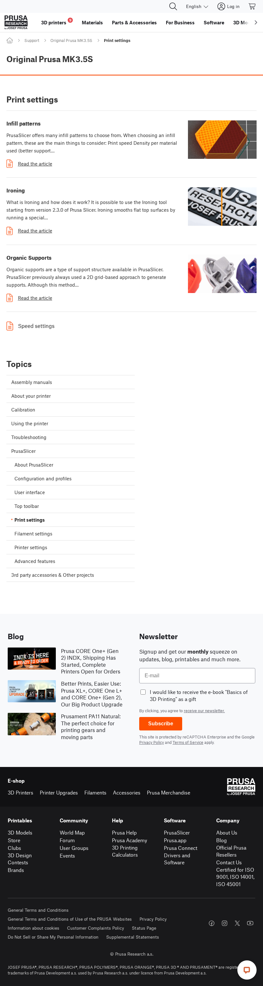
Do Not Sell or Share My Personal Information (53, 937)
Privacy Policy (151, 742)
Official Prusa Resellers (231, 851)
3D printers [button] (56, 21)
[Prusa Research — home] (16, 22)
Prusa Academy (129, 840)
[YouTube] (250, 923)
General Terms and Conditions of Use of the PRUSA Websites (70, 919)
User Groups (74, 848)
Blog (221, 840)
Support (31, 40)
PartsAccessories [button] (134, 22)
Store (14, 840)
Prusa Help (124, 832)
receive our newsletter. (204, 710)
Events (67, 855)
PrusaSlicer (177, 832)
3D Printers (20, 792)
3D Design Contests (20, 859)
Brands (16, 870)
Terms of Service (188, 742)
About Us (226, 832)
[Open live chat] (247, 970)
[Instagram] (224, 923)
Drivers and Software (177, 859)
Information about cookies (33, 928)
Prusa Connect (180, 848)
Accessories (126, 792)
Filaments (95, 792)
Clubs (14, 848)
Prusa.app (175, 840)
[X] (237, 923)
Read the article (35, 164)
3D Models (20, 832)
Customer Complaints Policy (95, 928)
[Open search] (173, 6)
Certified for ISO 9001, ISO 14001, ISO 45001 (235, 877)
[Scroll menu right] (256, 22)
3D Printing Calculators (125, 851)
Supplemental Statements (132, 937)
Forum (67, 840)
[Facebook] (212, 923)
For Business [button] (180, 22)
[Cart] (252, 6)
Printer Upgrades (59, 792)
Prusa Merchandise (168, 792)
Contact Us (229, 862)
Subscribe (160, 723)
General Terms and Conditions (38, 910)
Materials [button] (92, 22)
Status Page (144, 928)
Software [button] (214, 22)
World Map (72, 832)
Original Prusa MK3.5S (71, 40)
